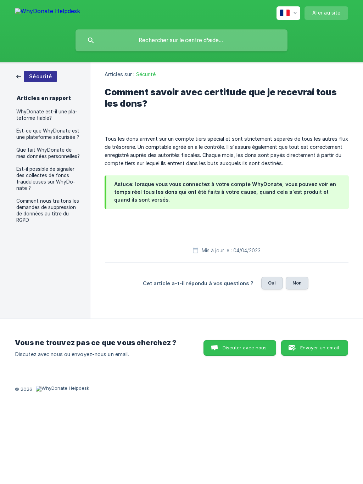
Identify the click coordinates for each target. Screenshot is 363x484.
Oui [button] (272, 283)
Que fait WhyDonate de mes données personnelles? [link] (48, 153)
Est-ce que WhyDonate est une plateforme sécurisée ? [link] (47, 134)
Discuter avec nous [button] (245, 347)
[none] (47, 12)
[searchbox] (181, 40)
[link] (36, 76)
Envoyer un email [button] (319, 347)
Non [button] (297, 283)
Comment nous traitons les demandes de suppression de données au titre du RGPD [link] (47, 210)
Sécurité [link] (146, 74)
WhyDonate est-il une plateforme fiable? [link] (46, 115)
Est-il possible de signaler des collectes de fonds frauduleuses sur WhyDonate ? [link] (45, 178)
